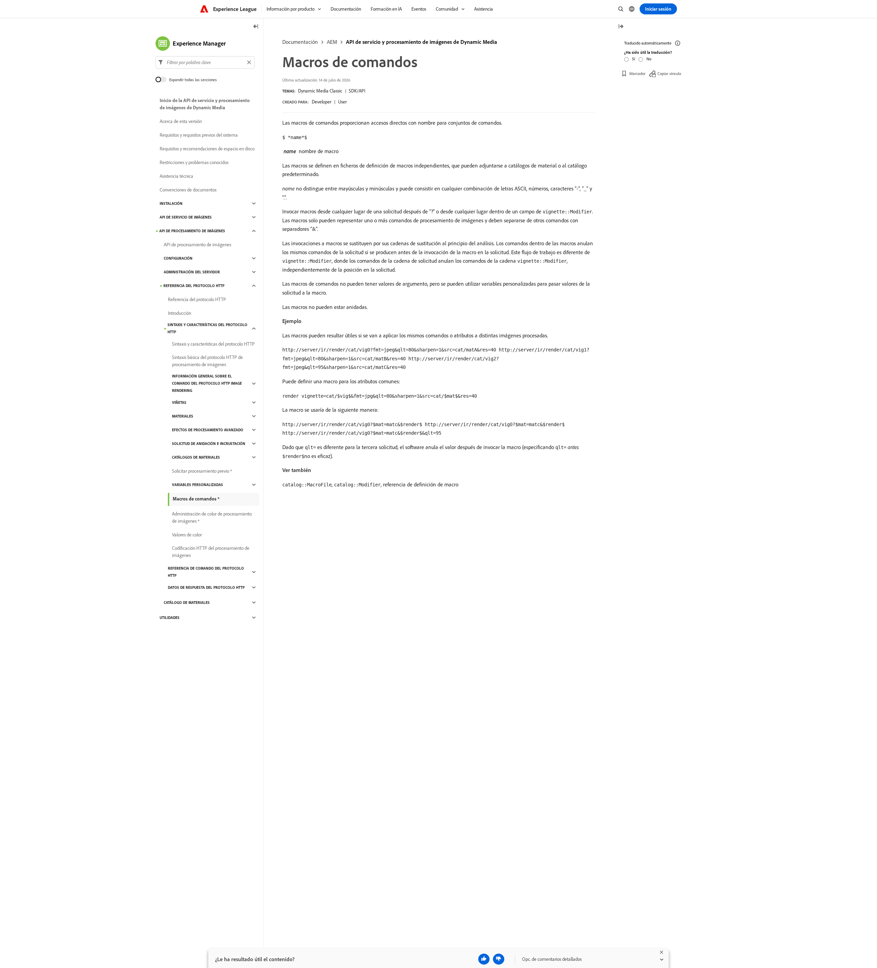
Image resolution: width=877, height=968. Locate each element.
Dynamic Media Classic (320, 91)
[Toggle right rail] (620, 27)
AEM (332, 41)
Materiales (182, 416)
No (648, 58)
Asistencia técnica (176, 176)
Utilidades (170, 617)
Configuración (178, 258)
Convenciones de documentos (188, 190)
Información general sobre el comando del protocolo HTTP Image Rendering (207, 383)
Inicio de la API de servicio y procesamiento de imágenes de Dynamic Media (205, 104)
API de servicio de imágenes (186, 217)
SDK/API (357, 91)
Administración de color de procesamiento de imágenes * (212, 517)
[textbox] (205, 62)
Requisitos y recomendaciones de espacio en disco (207, 149)
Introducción (179, 313)
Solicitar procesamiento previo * (202, 471)
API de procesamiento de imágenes (192, 230)
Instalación (171, 203)
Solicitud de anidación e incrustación (208, 443)
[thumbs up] (484, 959)
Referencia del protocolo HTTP (193, 285)
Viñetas (179, 402)
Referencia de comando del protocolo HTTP (206, 572)
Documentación (300, 41)
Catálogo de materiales (187, 602)
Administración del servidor (192, 272)
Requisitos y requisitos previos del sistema (199, 135)
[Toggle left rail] (255, 27)
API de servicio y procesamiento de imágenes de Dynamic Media (421, 41)
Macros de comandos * (196, 499)
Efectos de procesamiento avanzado (207, 429)
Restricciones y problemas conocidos (194, 162)
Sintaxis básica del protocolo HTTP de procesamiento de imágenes (207, 361)
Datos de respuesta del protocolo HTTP (206, 587)
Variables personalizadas (197, 484)
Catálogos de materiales (196, 457)
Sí (633, 58)
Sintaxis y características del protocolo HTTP (207, 328)
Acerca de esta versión (181, 121)
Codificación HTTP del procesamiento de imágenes (210, 551)
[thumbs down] (498, 959)
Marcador (637, 73)
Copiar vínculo (669, 73)
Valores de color (187, 535)
